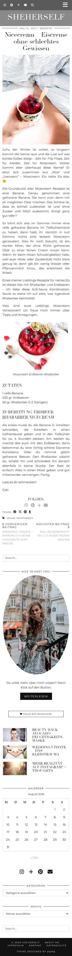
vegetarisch (24, 518)
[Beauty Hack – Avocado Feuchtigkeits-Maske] (15, 735)
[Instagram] (5, 5)
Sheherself (36, 17)
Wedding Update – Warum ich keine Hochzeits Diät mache (17, 533)
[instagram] (22, 872)
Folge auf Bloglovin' (37, 714)
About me (52, 942)
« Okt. (34, 857)
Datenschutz (57, 945)
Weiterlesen (36, 696)
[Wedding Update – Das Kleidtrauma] (15, 752)
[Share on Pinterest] (25, 512)
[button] (66, 5)
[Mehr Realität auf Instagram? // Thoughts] (15, 768)
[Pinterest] (11, 5)
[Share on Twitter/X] (20, 512)
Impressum (16, 945)
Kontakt (35, 945)
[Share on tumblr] (30, 512)
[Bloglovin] (18, 5)
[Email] (25, 5)
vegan (11, 518)
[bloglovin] (31, 872)
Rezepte (46, 28)
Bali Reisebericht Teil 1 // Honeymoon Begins (53, 531)
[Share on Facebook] (15, 512)
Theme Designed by (36, 951)
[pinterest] (40, 872)
